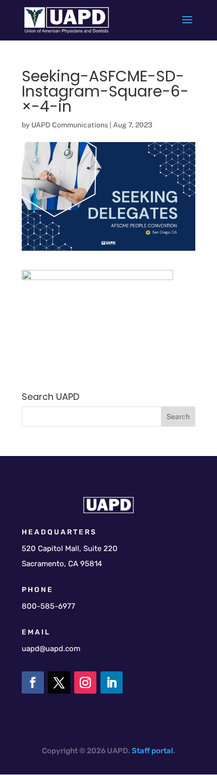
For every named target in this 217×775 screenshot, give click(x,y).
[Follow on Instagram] (85, 682)
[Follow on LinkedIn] (111, 682)
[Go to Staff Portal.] (150, 750)
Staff (141, 750)
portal (162, 750)
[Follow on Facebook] (33, 682)
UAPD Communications (69, 125)
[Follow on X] (59, 682)
